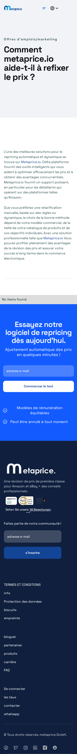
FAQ (7, 670)
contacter (12, 705)
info (7, 593)
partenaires (13, 645)
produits (10, 653)
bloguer (10, 637)
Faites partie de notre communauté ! (32, 523)
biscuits (10, 610)
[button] (44, 8)
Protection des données (23, 601)
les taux (10, 697)
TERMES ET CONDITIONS (22, 585)
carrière (10, 662)
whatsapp (11, 714)
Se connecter (14, 689)
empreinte (12, 618)
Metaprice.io (31, 162)
